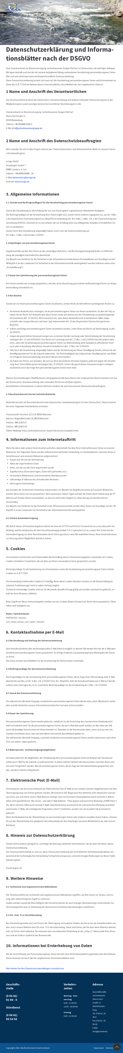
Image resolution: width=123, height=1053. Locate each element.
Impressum (99, 1048)
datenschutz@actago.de (24, 177)
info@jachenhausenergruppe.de (27, 128)
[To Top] (117, 1047)
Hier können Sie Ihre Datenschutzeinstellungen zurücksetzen (35, 968)
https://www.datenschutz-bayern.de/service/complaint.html (50, 430)
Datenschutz (111, 1048)
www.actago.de (22, 181)
